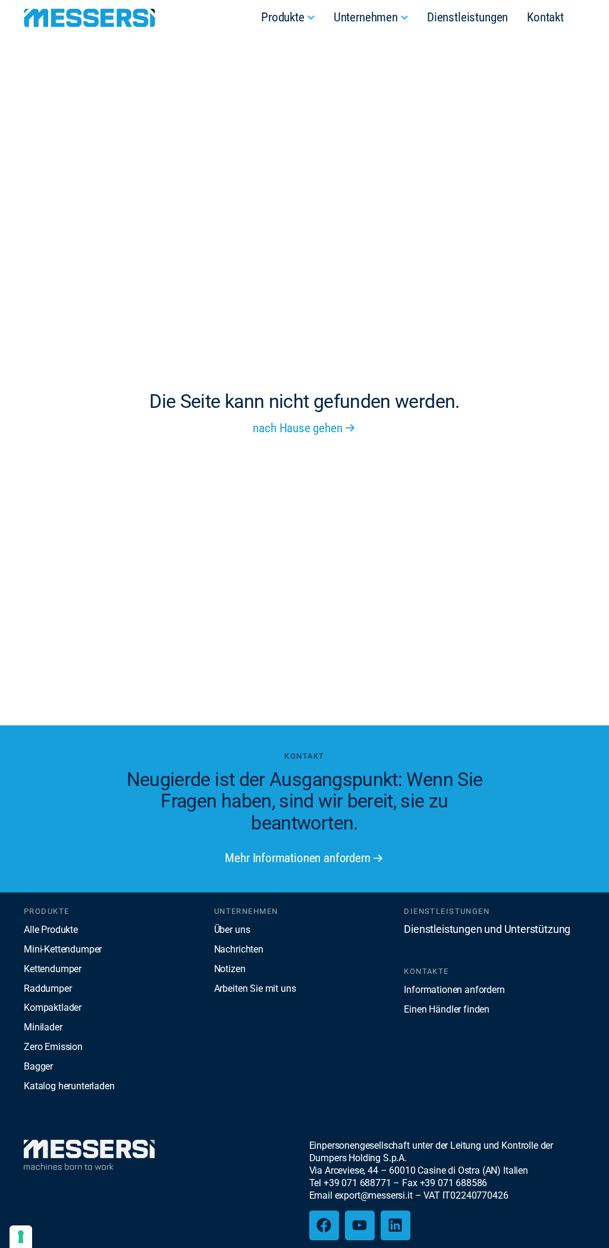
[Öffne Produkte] (311, 17)
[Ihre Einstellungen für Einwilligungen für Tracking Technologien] (21, 1236)
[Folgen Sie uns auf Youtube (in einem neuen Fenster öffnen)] (360, 1225)
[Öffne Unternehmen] (404, 17)
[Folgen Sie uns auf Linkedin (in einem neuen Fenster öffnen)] (395, 1225)
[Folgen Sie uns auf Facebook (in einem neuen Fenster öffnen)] (324, 1225)
